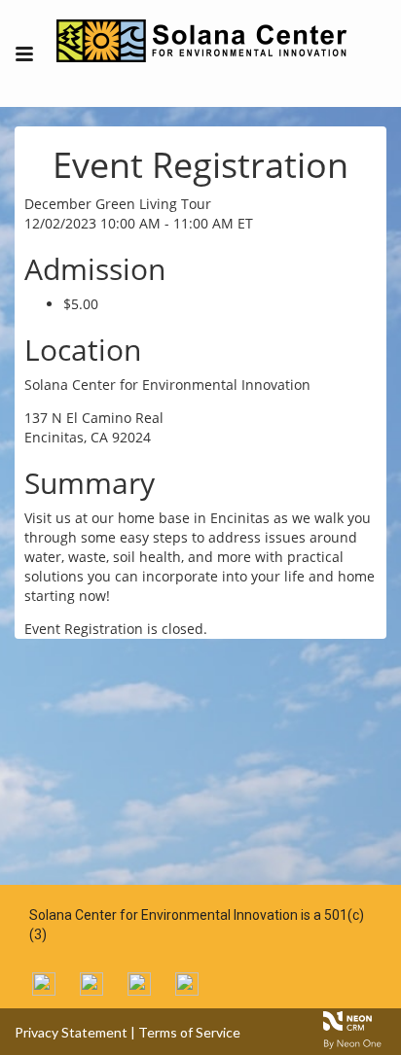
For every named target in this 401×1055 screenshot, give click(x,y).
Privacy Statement (71, 1032)
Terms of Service (189, 1032)
